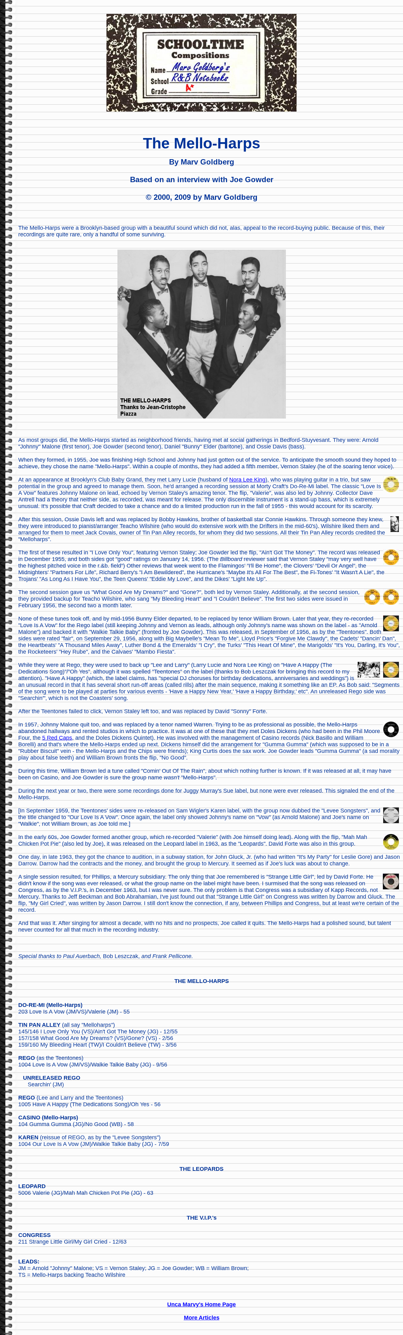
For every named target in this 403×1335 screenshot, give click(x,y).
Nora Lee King (247, 480)
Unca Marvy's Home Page (201, 1304)
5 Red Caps (57, 738)
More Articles (201, 1318)
